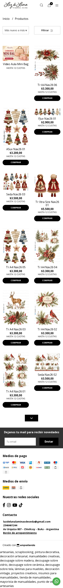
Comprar (47, 98)
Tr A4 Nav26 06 (47, 85)
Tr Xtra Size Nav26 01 (47, 203)
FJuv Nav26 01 (47, 119)
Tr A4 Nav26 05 (16, 267)
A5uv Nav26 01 (15, 149)
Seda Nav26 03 (15, 194)
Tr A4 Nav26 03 (16, 329)
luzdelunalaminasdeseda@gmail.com (27, 521)
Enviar (49, 441)
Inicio (6, 19)
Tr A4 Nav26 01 (16, 391)
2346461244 (10, 525)
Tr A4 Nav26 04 (47, 267)
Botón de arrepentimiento (20, 533)
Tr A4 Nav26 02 (47, 329)
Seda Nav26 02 (47, 375)
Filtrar (45, 30)
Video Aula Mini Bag (16, 64)
